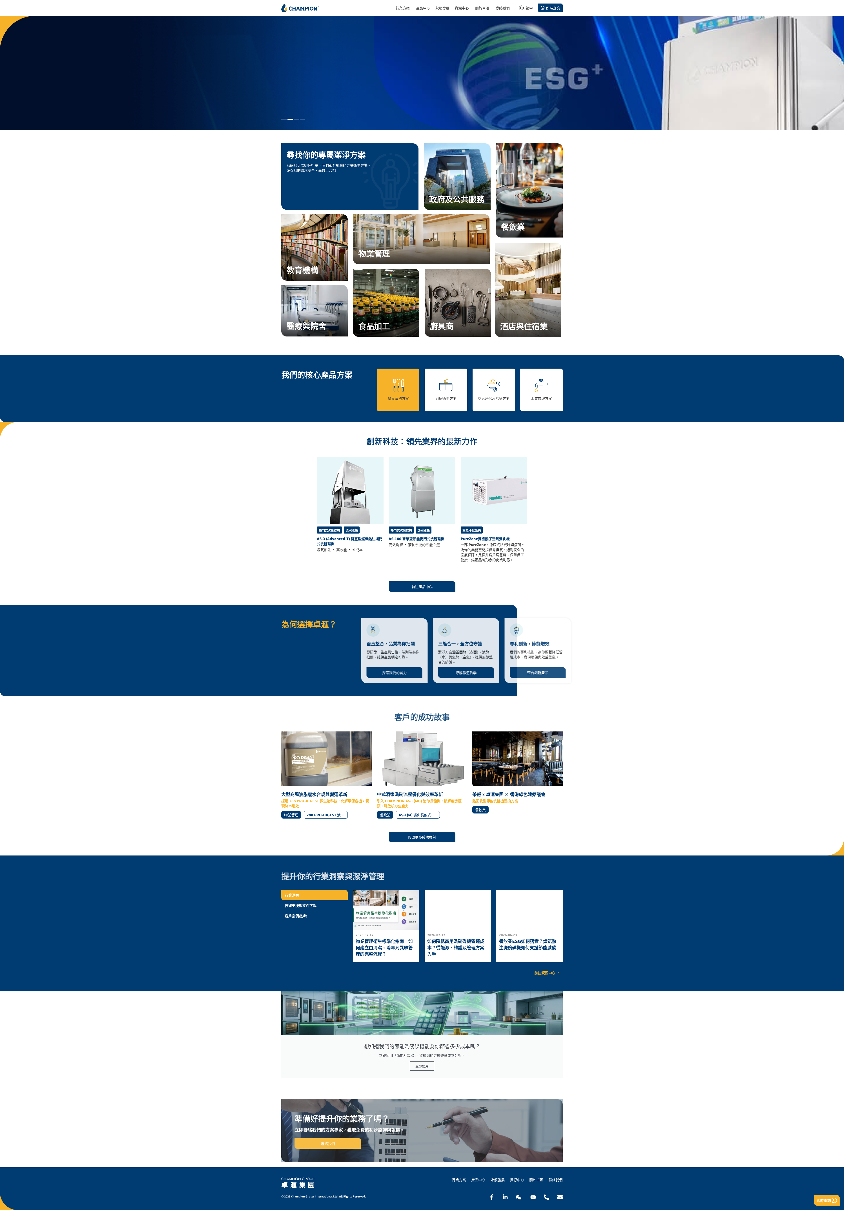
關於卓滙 (536, 1179)
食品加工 (374, 325)
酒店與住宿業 (524, 326)
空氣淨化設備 (471, 530)
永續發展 (498, 1179)
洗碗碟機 (352, 530)
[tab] (314, 895)
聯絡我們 (556, 1179)
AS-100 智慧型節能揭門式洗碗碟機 (416, 538)
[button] (284, 119)
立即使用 (422, 1066)
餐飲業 (513, 226)
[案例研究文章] (326, 775)
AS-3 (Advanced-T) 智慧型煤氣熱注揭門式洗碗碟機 (349, 541)
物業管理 (374, 253)
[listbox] (529, 9)
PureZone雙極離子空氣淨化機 (485, 538)
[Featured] (350, 490)
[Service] (457, 176)
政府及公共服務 (456, 199)
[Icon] (492, 1197)
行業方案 (459, 1179)
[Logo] (300, 8)
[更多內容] (386, 926)
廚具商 (442, 325)
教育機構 (302, 269)
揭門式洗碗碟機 (329, 530)
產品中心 (478, 1179)
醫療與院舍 (306, 325)
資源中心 (517, 1179)
